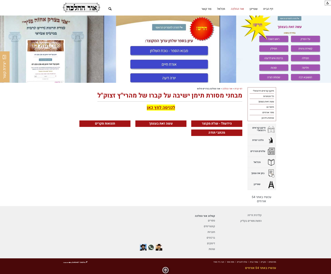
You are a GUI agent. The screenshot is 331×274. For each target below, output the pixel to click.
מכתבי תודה (216, 132)
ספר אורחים (268, 112)
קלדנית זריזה (254, 215)
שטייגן (254, 9)
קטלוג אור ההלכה (205, 216)
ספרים (211, 221)
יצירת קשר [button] (4, 70)
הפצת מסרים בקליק (251, 221)
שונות (212, 249)
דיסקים (211, 243)
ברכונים (211, 238)
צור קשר (206, 9)
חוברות (211, 232)
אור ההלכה (237, 9)
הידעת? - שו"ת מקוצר (217, 123)
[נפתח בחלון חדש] (81, 7)
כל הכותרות (268, 96)
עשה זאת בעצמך (161, 123)
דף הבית (268, 9)
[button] (110, 9)
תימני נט (270, 107)
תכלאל (221, 9)
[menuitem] (268, 9)
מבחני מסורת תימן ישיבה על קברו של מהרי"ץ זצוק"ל (169, 95)
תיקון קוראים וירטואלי (263, 91)
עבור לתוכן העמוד (165, 2)
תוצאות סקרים (105, 123)
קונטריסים (209, 226)
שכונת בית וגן (268, 118)
